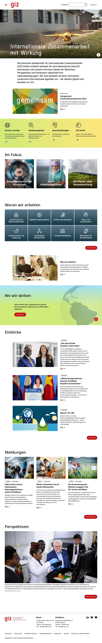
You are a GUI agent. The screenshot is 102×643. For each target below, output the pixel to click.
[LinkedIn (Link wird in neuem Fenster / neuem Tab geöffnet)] (87, 618)
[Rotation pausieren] (96, 319)
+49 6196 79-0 (65, 624)
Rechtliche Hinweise (30, 633)
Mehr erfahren (90, 596)
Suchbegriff (64, 4)
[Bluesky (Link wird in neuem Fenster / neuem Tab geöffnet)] (92, 618)
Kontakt (66, 633)
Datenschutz (18, 633)
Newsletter (57, 633)
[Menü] (6, 5)
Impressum (8, 633)
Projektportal (20, 314)
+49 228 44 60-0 (46, 624)
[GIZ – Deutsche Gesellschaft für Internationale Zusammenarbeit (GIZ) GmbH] (15, 5)
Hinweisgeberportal (45, 633)
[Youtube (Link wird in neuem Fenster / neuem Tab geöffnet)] (96, 618)
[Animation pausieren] (98, 55)
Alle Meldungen (90, 517)
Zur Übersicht (91, 248)
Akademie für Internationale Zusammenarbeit (19, 638)
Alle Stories (92, 438)
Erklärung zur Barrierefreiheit (80, 633)
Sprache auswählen (94, 5)
